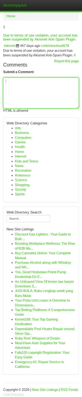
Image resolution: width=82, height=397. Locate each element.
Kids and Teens (26, 161)
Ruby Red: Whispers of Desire (37, 338)
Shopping (22, 185)
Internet (9, 46)
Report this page (66, 61)
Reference (22, 175)
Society (20, 189)
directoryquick (14, 5)
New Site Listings (45, 390)
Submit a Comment (18, 72)
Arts (18, 128)
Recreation (23, 170)
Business (22, 133)
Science (21, 180)
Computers (23, 137)
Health (20, 147)
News (19, 166)
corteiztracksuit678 (55, 46)
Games (20, 142)
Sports (20, 194)
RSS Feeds (69, 390)
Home (10, 16)
